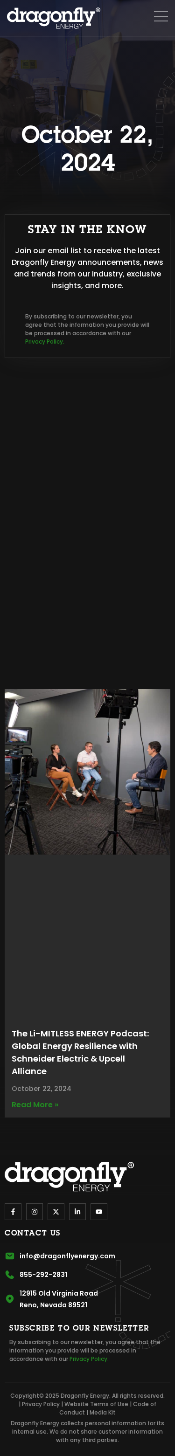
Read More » (35, 1104)
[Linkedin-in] (77, 1211)
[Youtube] (99, 1211)
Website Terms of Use (96, 1404)
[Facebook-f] (13, 1211)
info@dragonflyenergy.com (67, 1256)
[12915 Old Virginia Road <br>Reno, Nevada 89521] (10, 1299)
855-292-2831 (43, 1274)
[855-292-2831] (10, 1275)
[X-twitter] (56, 1211)
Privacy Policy (41, 1404)
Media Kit (103, 1412)
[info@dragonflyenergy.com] (10, 1256)
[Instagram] (34, 1211)
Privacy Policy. (44, 341)
